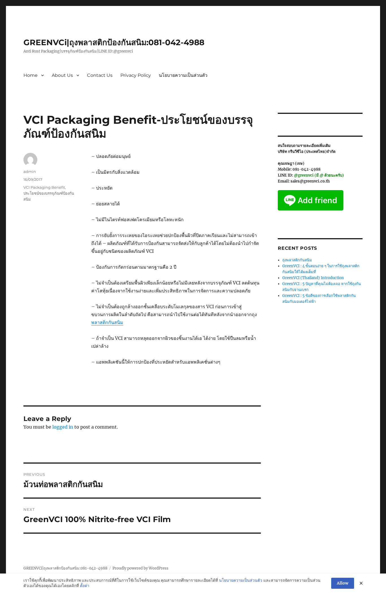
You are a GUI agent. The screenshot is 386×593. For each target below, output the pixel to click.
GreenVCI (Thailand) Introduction (313, 277)
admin (29, 171)
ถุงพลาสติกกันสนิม (297, 260)
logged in (62, 427)
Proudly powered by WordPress (140, 568)
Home (30, 75)
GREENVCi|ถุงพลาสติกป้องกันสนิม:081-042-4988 (113, 42)
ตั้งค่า (84, 585)
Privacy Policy (135, 75)
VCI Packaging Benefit (44, 187)
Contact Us (99, 75)
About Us (62, 75)
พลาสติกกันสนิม (107, 322)
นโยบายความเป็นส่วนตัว (183, 75)
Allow (342, 583)
